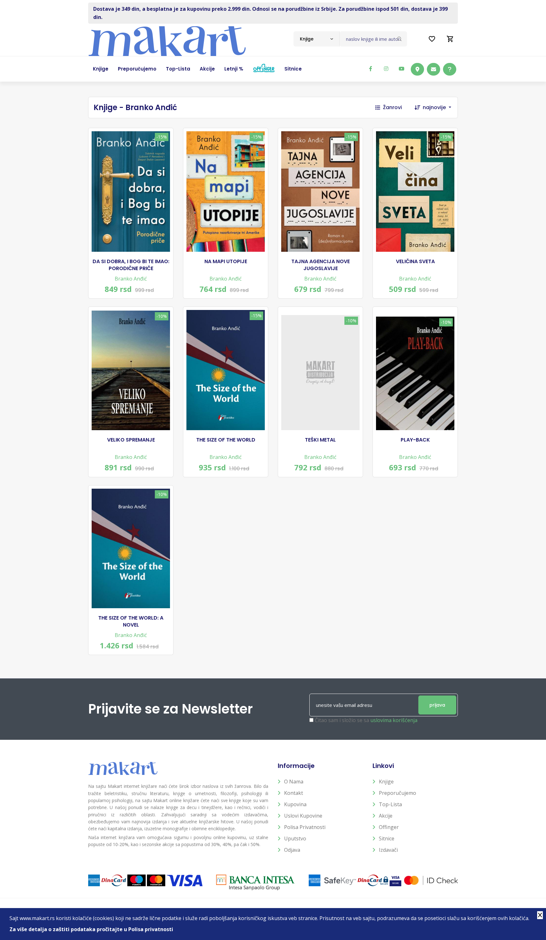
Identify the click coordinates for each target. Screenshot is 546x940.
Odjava (292, 850)
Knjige (386, 781)
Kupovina (295, 804)
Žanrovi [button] (392, 107)
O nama (293, 781)
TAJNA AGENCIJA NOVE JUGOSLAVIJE (320, 265)
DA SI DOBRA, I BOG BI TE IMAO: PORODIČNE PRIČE (131, 265)
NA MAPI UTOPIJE (225, 261)
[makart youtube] (401, 68)
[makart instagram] (386, 68)
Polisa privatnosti (304, 827)
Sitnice (386, 838)
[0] (450, 38)
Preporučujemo (397, 793)
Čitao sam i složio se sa (366, 720)
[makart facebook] (370, 68)
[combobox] (316, 38)
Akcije (385, 816)
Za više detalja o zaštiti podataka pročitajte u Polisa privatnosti (91, 929)
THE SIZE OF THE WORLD (225, 439)
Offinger (389, 827)
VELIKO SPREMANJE (131, 439)
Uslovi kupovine (303, 816)
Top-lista (390, 804)
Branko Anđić (131, 278)
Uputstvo (295, 838)
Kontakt (293, 793)
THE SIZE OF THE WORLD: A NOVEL (130, 621)
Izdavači (388, 850)
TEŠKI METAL (320, 439)
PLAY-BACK (415, 439)
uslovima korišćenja (393, 720)
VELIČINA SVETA (415, 261)
